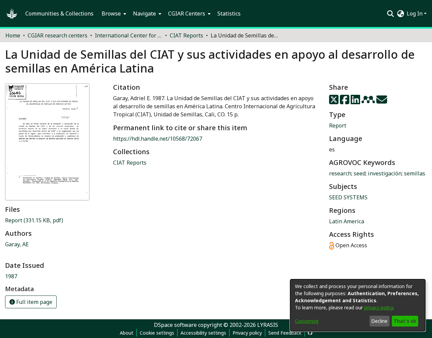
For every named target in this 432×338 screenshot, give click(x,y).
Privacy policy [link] (247, 333)
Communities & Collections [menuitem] (59, 13)
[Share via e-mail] (381, 101)
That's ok (405, 321)
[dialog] (357, 305)
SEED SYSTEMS (348, 197)
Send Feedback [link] (284, 333)
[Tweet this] (334, 101)
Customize (307, 321)
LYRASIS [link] (267, 325)
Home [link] (12, 35)
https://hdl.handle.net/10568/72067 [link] (157, 138)
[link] (34, 220)
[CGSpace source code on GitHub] (310, 333)
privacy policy (378, 307)
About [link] (126, 333)
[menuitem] (113, 13)
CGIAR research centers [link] (57, 35)
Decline (379, 321)
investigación (385, 173)
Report (337, 125)
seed (360, 173)
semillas (414, 173)
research (340, 173)
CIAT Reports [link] (186, 35)
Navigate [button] (144, 13)
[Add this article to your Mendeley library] (368, 101)
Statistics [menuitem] (229, 13)
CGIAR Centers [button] (186, 13)
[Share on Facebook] (345, 101)
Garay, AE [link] (17, 244)
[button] (12, 13)
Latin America (346, 221)
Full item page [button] (33, 302)
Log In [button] (415, 13)
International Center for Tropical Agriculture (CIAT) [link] (128, 35)
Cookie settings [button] (157, 333)
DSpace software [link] (175, 325)
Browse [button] (111, 13)
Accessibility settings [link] (203, 333)
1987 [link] (11, 276)
